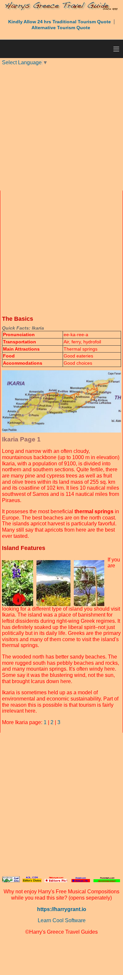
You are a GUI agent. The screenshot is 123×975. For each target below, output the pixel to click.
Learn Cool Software (62, 920)
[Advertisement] (61, 127)
